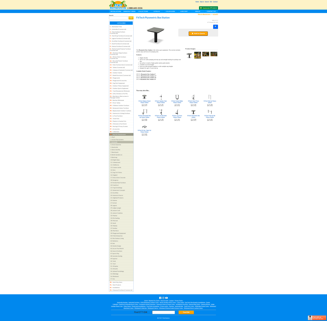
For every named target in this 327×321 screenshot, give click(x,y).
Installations (116, 11)
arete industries (115, 144)
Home (197, 1)
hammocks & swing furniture (120, 113)
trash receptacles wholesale (120, 91)
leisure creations (116, 213)
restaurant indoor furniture (119, 108)
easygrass (114, 180)
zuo (112, 279)
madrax (113, 215)
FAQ (211, 1)
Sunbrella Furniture (134, 302)
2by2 (112, 137)
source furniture (116, 251)
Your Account (164, 300)
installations (115, 287)
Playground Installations (139, 306)
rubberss (114, 241)
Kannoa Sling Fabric (194, 304)
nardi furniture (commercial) (119, 44)
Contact (215, 1)
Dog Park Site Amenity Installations (195, 302)
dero (112, 170)
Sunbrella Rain (179, 306)
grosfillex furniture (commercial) (120, 41)
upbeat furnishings (117, 271)
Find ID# (186, 312)
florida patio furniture (118, 182)
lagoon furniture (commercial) (120, 38)
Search (207, 1)
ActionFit (215, 14)
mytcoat (114, 220)
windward (114, 276)
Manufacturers (129, 11)
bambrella (114, 147)
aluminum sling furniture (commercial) (118, 53)
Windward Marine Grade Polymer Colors (171, 308)
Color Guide (170, 11)
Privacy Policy (179, 300)
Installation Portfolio (182, 304)
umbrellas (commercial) (118, 29)
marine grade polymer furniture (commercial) (120, 49)
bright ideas (115, 160)
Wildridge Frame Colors (202, 306)
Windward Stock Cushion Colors (193, 308)
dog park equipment (117, 83)
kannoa (113, 200)
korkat (113, 203)
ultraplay (114, 266)
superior (113, 258)
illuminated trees (116, 26)
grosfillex (114, 193)
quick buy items (116, 282)
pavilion (113, 228)
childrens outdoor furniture (119, 105)
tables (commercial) (117, 67)
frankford (114, 185)
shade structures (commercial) (120, 75)
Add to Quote (199, 33)
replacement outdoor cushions (120, 111)
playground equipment (118, 233)
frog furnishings (116, 187)
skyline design (115, 246)
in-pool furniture (116, 116)
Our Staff (184, 11)
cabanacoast (115, 162)
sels (112, 243)
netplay (113, 225)
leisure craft (115, 210)
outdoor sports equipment (119, 88)
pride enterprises (116, 236)
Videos (197, 11)
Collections (143, 11)
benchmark (114, 152)
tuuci (113, 263)
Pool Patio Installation (152, 306)
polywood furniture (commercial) (121, 290)
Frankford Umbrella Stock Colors (128, 304)
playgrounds (115, 78)
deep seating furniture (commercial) (117, 32)
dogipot (113, 175)
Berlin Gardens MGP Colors (168, 302)
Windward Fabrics (153, 308)
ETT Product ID (211, 22)
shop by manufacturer (118, 134)
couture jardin (115, 167)
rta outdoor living (117, 238)
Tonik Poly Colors (189, 306)
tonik (113, 261)
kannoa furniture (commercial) (120, 46)
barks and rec (115, 149)
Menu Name (127, 306)
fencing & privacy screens (119, 126)
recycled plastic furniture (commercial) (119, 61)
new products (115, 285)
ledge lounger (115, 208)
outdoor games (116, 73)
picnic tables (115, 103)
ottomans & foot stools (118, 124)
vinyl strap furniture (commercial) (121, 36)
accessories (115, 129)
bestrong (113, 157)
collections (114, 131)
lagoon (113, 205)
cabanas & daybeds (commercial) (121, 70)
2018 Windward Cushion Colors (149, 302)
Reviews (171, 306)
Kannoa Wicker (205, 304)
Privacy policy (164, 306)
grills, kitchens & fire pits (119, 93)
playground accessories (118, 80)
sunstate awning (116, 256)
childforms (114, 165)
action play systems (117, 139)
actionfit (113, 142)
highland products (116, 198)
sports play (114, 253)
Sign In (202, 1)
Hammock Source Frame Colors (165, 304)
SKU (213, 20)
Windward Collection (140, 308)
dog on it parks (116, 172)
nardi (113, 223)
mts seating (115, 218)
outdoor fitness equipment (119, 86)
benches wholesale (117, 100)
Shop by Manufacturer (204, 14)
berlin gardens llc (116, 155)
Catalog (156, 11)
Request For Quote (154, 300)
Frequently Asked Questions (147, 304)
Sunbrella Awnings (122, 302)
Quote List (206, 8)
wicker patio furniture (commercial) (118, 57)
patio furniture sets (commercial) (121, 65)
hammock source (116, 195)
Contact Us (211, 11)
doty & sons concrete (117, 177)
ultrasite (114, 268)
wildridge (114, 274)
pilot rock (114, 230)
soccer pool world (116, 248)
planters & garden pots (118, 121)
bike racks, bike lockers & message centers (119, 96)
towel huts (114, 118)
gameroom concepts (117, 190)
